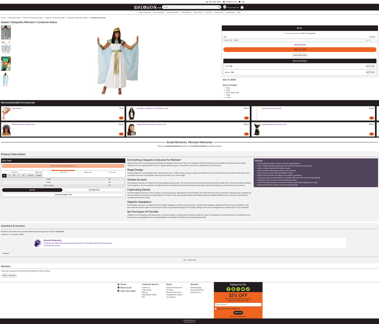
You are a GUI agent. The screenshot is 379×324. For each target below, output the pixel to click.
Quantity (372, 37)
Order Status (146, 290)
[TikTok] (248, 289)
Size (224, 37)
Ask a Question (189, 260)
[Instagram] (238, 289)
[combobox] (189, 7)
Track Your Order (128, 291)
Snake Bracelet (17, 108)
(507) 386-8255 (215, 2)
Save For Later (299, 55)
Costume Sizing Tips (63, 195)
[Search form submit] (219, 7)
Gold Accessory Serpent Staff (271, 108)
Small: (227, 66)
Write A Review (8, 276)
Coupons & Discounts (174, 288)
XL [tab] (24, 176)
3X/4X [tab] (39, 176)
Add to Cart (300, 49)
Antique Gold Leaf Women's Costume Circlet (151, 124)
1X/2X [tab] (30, 176)
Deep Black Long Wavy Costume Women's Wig (152, 108)
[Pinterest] (233, 289)
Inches (32, 190)
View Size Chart (300, 44)
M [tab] (14, 176)
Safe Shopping (195, 288)
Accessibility (171, 297)
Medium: (227, 72)
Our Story (169, 290)
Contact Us (230, 2)
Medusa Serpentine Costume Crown (23, 124)
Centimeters (94, 190)
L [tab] (18, 176)
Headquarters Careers (174, 295)
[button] (231, 7)
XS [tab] (4, 176)
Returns (145, 292)
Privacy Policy (195, 292)
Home (123, 284)
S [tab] (9, 176)
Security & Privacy (197, 290)
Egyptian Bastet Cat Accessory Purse (274, 124)
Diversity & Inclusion (173, 292)
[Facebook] (228, 289)
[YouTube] (243, 289)
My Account (125, 287)
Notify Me (370, 66)
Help (243, 2)
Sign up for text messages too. (228, 309)
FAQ (143, 297)
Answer (5, 253)
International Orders (149, 295)
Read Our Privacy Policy (238, 316)
